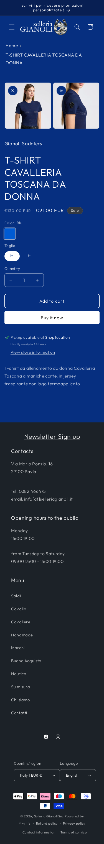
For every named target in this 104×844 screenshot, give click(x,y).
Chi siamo (20, 699)
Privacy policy (74, 823)
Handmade (22, 635)
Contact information (38, 832)
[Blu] (9, 233)
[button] (11, 27)
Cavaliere (21, 621)
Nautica (18, 673)
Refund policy (47, 823)
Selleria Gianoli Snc (49, 816)
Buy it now (52, 317)
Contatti (19, 712)
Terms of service (73, 832)
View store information (33, 352)
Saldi (16, 595)
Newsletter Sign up (52, 436)
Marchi (18, 647)
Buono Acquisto (26, 660)
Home (12, 45)
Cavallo (18, 608)
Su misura (20, 686)
